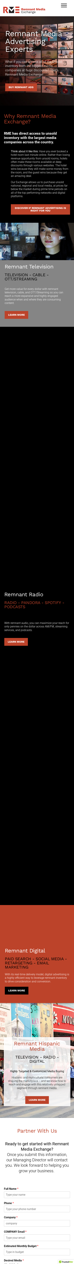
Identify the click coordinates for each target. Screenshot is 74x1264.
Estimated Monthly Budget (21, 1246)
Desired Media (14, 1260)
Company (11, 1217)
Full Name (11, 1188)
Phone (9, 1203)
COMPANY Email (15, 1231)
